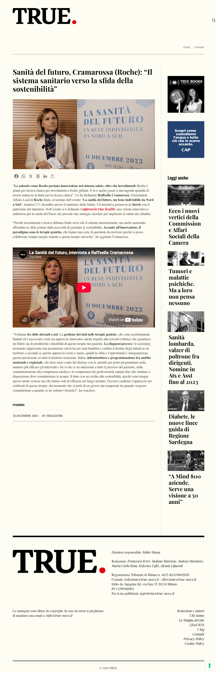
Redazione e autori (190, 610)
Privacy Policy (194, 638)
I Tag (200, 629)
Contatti (198, 634)
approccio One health (98, 209)
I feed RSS (196, 624)
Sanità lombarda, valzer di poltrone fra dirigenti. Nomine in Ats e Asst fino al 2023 (184, 359)
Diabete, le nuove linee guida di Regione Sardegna (183, 429)
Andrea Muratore (190, 561)
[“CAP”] (186, 139)
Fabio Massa (151, 552)
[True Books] (186, 110)
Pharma (199, 47)
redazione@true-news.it (141, 579)
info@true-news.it (59, 615)
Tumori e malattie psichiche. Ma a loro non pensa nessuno (182, 286)
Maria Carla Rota (124, 565)
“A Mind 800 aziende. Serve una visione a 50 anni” (185, 488)
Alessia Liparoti (171, 565)
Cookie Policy (194, 643)
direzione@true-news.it (179, 579)
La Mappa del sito (191, 620)
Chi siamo (197, 615)
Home (186, 47)
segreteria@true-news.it (157, 593)
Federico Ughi (149, 565)
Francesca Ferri (139, 561)
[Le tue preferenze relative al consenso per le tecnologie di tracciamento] (210, 666)
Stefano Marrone (164, 561)
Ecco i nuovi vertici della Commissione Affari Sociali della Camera (185, 226)
